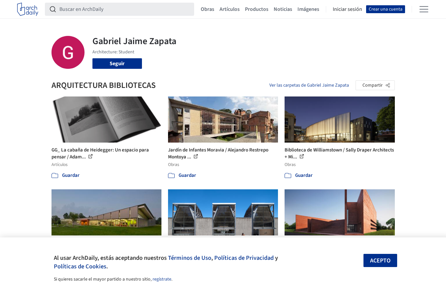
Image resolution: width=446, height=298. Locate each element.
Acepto (380, 261)
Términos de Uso (189, 258)
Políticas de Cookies (80, 266)
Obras (207, 9)
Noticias (283, 9)
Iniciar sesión (347, 9)
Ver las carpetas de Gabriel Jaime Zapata (309, 85)
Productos (256, 9)
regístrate (162, 279)
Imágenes (308, 9)
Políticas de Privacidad (244, 258)
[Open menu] (424, 9)
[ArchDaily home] (27, 9)
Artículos (230, 9)
